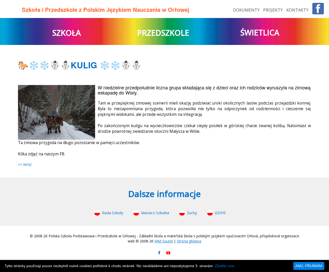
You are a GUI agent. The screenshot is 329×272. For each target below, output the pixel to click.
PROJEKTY (273, 10)
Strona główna (189, 241)
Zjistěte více (224, 266)
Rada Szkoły (112, 212)
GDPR (220, 212)
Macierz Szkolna (155, 212)
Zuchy (192, 212)
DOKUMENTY (247, 10)
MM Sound (163, 241)
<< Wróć (25, 164)
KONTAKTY (297, 10)
